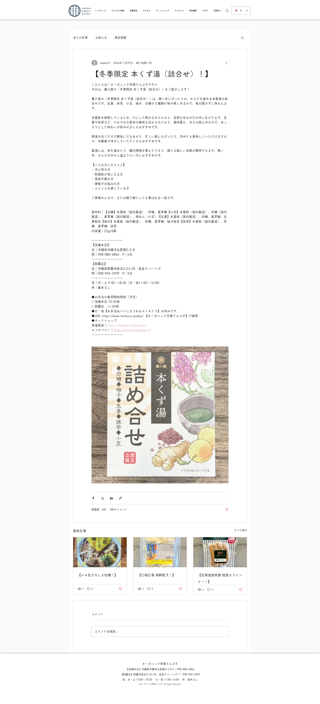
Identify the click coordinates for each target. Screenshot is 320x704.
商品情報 (120, 37)
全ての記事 (80, 37)
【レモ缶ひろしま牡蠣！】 (98, 575)
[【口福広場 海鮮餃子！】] (160, 552)
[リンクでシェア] (120, 498)
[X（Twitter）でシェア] (102, 498)
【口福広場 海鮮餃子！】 (156, 575)
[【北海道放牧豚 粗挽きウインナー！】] (220, 552)
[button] (118, 10)
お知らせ (101, 37)
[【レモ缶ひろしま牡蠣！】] (100, 552)
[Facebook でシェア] (93, 498)
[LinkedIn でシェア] (111, 498)
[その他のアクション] (226, 63)
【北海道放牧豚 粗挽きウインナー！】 (220, 578)
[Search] (227, 10)
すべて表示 (240, 530)
